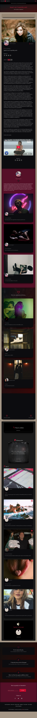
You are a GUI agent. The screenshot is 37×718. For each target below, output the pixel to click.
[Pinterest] (8, 55)
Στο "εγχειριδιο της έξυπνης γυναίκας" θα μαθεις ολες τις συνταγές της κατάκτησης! (18, 676)
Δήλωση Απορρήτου (19, 706)
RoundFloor (26, 709)
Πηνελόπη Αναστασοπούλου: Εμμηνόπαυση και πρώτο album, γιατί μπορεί (18, 615)
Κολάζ (6, 492)
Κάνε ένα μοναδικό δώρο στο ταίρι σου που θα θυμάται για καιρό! (18, 664)
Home (15, 9)
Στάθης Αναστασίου (12, 349)
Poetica (6, 353)
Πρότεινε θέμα (17, 704)
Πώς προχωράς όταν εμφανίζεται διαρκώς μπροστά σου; (15, 219)
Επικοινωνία (12, 704)
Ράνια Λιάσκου (11, 550)
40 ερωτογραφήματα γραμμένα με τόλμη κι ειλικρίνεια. (18, 651)
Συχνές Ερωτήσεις (7, 704)
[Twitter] (6, 55)
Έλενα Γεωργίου (13, 43)
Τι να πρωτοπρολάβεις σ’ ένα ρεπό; (11, 280)
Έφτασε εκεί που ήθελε (9, 355)
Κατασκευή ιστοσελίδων (18, 709)
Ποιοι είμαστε (25, 704)
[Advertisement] (18, 404)
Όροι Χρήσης (30, 704)
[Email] (10, 55)
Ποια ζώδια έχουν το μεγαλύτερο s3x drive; (12, 585)
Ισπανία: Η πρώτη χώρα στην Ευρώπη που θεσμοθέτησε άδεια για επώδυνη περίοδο (18, 495)
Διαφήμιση (21, 704)
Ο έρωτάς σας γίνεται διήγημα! (18, 662)
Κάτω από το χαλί (8, 583)
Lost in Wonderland (7, 48)
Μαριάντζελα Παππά (12, 380)
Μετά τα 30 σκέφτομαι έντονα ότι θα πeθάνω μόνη (14, 324)
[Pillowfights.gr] (5, 1)
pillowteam (10, 489)
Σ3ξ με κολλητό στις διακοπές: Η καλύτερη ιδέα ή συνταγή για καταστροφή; (18, 525)
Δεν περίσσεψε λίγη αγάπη (9, 385)
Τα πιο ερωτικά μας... (18, 649)
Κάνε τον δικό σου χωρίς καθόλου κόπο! (18, 675)
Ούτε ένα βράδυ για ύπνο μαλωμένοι (11, 250)
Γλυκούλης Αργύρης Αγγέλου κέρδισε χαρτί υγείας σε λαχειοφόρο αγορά (18, 555)
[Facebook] (4, 55)
